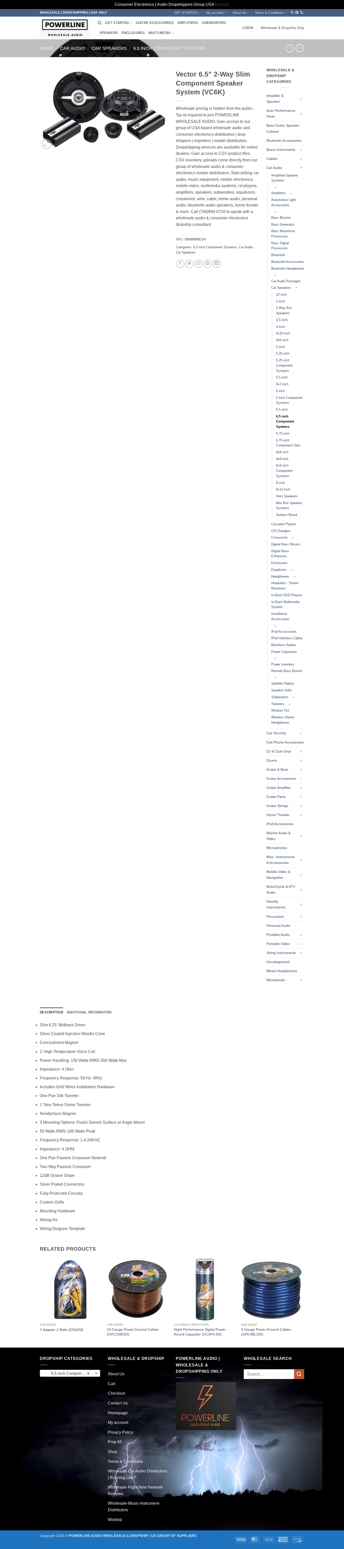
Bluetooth (278, 255)
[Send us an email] (296, 12)
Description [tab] (51, 1012)
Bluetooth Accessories (283, 140)
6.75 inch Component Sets (288, 442)
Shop (112, 1452)
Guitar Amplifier (278, 788)
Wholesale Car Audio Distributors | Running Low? (137, 1474)
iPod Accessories (284, 631)
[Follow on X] (292, 12)
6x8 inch (282, 452)
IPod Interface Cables (287, 638)
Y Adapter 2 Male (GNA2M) (61, 1330)
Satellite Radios (282, 683)
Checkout (116, 1393)
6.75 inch (282, 433)
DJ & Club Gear (278, 751)
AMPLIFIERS (187, 23)
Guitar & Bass (277, 769)
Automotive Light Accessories (283, 202)
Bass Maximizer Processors (283, 233)
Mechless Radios (283, 645)
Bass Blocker (281, 218)
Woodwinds (275, 980)
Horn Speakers (287, 496)
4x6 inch (282, 340)
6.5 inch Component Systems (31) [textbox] (70, 1373)
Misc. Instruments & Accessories (280, 860)
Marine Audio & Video (278, 836)
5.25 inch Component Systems (284, 365)
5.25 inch (282, 353)
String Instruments (281, 953)
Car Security (276, 733)
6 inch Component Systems (289, 400)
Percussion (275, 916)
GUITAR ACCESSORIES (155, 23)
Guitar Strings (277, 806)
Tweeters (277, 704)
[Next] (302, 1302)
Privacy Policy (120, 1432)
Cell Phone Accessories (285, 742)
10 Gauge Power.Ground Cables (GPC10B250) (133, 1331)
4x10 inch (283, 333)
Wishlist (115, 1520)
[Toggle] (301, 98)
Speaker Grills (281, 690)
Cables (272, 159)
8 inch (280, 483)
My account (214, 13)
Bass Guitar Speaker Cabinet (282, 128)
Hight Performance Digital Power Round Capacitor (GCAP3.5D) (200, 1331)
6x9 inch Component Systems (284, 471)
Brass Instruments (280, 150)
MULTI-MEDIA (160, 33)
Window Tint (280, 710)
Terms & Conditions (269, 13)
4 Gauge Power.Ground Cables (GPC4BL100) (266, 1331)
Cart (111, 1384)
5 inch (280, 347)
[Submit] (299, 1374)
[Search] (99, 23)
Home (46, 48)
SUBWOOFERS (214, 23)
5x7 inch (282, 384)
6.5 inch (282, 409)
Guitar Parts (276, 797)
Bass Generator (282, 224)
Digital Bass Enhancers (280, 553)
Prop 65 (115, 1442)
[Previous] (40, 1302)
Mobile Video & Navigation (278, 874)
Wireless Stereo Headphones (282, 719)
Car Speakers (109, 48)
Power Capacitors (284, 652)
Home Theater (278, 815)
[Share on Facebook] (180, 264)
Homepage (118, 1413)
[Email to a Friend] (198, 264)
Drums (271, 760)
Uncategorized (278, 962)
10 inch (281, 294)
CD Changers (281, 531)
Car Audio (72, 48)
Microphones (276, 848)
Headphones (280, 576)
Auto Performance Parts (280, 113)
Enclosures (279, 563)
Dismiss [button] (222, 4)
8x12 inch (283, 489)
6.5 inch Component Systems (169, 48)
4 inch (280, 327)
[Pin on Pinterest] (207, 264)
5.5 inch (282, 377)
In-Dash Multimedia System (285, 604)
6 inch (280, 391)
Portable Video (278, 944)
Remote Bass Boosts (286, 671)
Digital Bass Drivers (285, 544)
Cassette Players (283, 524)
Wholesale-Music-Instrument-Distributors (134, 1506)
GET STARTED (185, 13)
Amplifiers (278, 193)
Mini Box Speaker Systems (289, 505)
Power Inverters (282, 664)
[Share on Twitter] (189, 264)
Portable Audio (278, 935)
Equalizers (279, 570)
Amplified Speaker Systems (284, 178)
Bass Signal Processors (280, 245)
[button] (248, 28)
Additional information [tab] (89, 1012)
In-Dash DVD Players (286, 595)
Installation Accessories (280, 616)
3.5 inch (282, 320)
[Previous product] (299, 48)
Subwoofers (279, 697)
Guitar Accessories (281, 779)
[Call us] (301, 12)
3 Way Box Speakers (284, 310)
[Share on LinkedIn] (217, 264)
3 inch (280, 301)
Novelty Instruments (275, 904)
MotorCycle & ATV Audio (280, 889)
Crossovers (279, 537)
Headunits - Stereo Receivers (284, 585)
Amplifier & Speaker (275, 98)
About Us (239, 13)
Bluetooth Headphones (287, 268)
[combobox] (70, 1373)
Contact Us (118, 1403)
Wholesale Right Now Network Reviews (135, 1490)
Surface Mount (286, 515)
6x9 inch (282, 459)
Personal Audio (278, 926)
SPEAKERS (108, 33)
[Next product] (289, 48)
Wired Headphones (281, 971)
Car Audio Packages (286, 281)
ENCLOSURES (133, 33)
